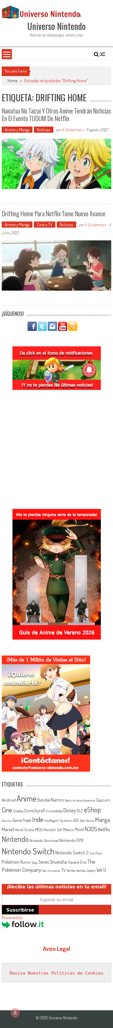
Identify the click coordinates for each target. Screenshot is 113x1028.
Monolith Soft (52, 829)
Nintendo (15, 839)
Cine (7, 810)
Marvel (8, 829)
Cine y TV (44, 224)
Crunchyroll (34, 810)
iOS (76, 820)
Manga (102, 819)
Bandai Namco (50, 800)
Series (44, 862)
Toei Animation (51, 871)
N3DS (91, 829)
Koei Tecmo (87, 820)
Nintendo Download (44, 840)
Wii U (101, 869)
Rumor (25, 862)
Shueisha (58, 861)
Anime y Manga (17, 129)
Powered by (12, 917)
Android (9, 800)
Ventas (71, 870)
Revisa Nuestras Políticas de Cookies (56, 973)
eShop (92, 809)
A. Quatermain (72, 129)
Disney (69, 810)
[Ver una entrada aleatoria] (102, 54)
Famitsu (7, 821)
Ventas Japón (86, 870)
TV (63, 870)
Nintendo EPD (71, 840)
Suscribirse (20, 910)
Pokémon (10, 862)
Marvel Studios (24, 830)
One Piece (96, 853)
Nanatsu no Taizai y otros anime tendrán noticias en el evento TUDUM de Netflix (56, 114)
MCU (39, 829)
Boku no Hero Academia (80, 800)
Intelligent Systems (58, 820)
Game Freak (21, 820)
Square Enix (77, 862)
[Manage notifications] (15, 1013)
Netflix (104, 829)
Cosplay (18, 811)
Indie (37, 819)
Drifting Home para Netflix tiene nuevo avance (53, 213)
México (68, 829)
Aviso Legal (56, 948)
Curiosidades (54, 811)
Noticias (43, 129)
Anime (27, 798)
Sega (35, 862)
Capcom (103, 800)
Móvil (79, 829)
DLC (80, 810)
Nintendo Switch (28, 851)
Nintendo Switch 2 (72, 852)
